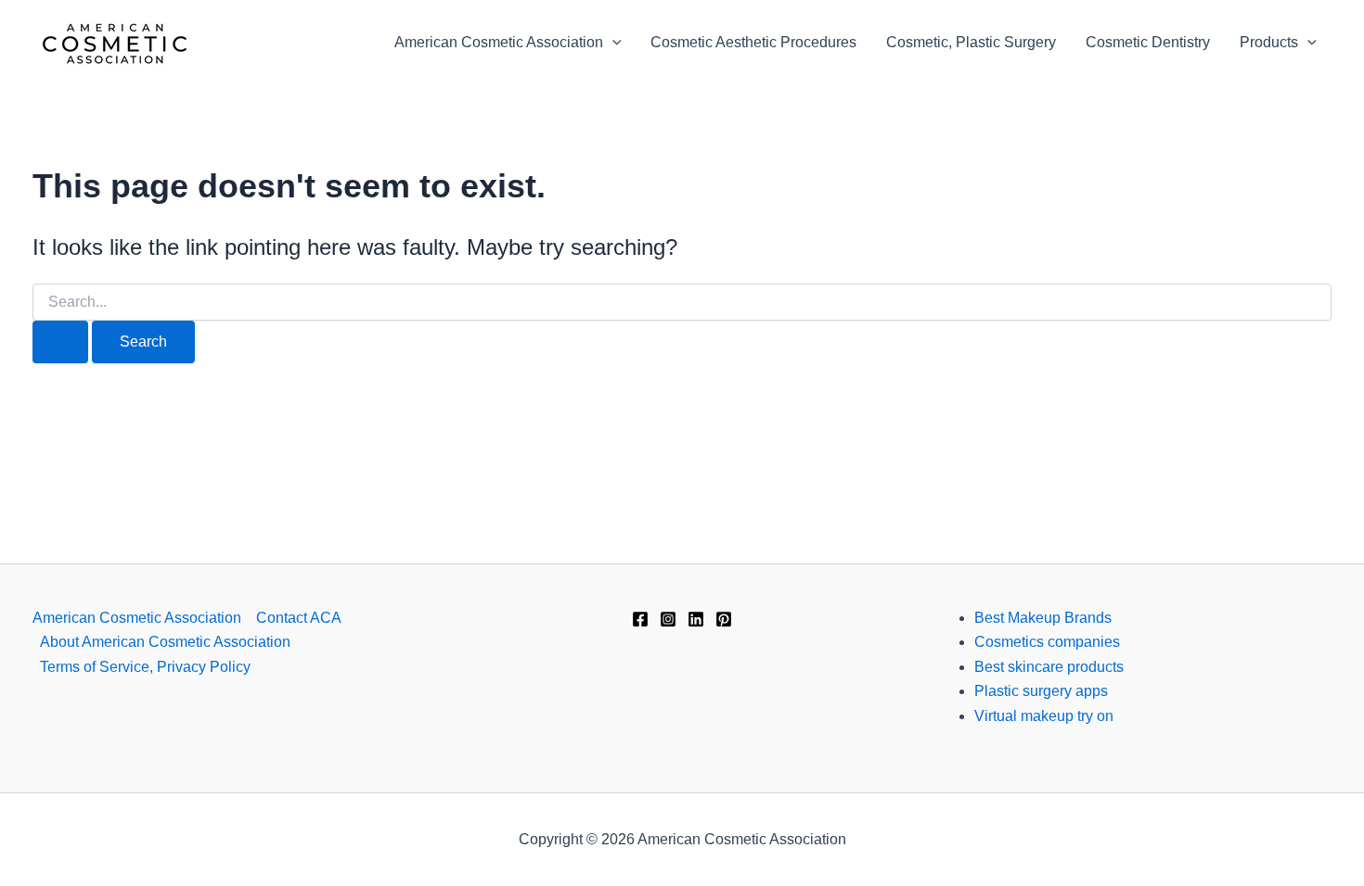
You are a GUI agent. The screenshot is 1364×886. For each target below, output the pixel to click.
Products (1269, 42)
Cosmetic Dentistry (1148, 42)
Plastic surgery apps (1041, 691)
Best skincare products (1049, 667)
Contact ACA (298, 618)
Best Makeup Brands (1043, 618)
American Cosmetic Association (498, 42)
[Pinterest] (723, 619)
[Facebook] (640, 619)
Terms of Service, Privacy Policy (145, 667)
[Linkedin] (696, 619)
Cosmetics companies (1047, 642)
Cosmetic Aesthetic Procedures (753, 42)
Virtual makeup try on (1043, 716)
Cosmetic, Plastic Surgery (971, 42)
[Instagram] (668, 619)
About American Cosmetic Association (165, 642)
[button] (612, 43)
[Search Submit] (60, 342)
